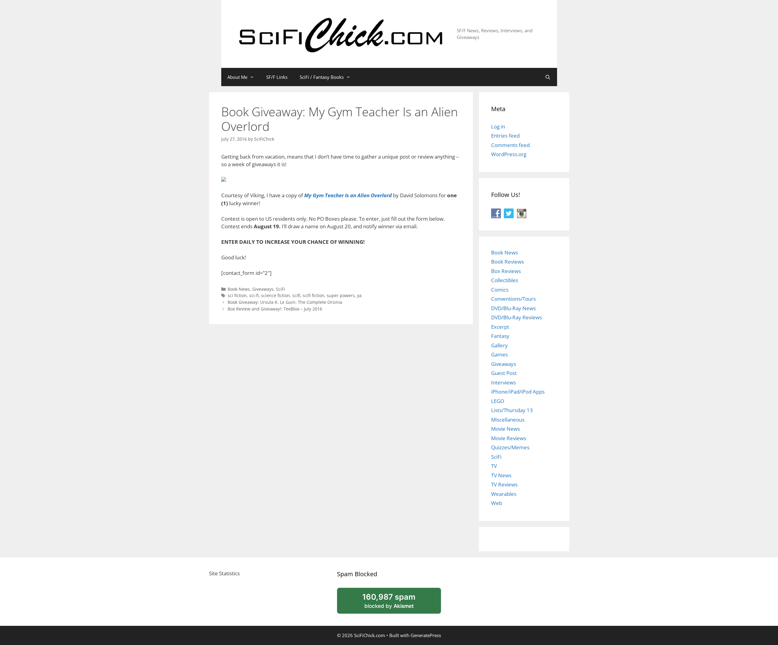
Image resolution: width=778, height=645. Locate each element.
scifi (296, 295)
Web (496, 503)
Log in (498, 126)
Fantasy (500, 335)
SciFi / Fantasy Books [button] (322, 77)
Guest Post (504, 373)
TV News (501, 475)
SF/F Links (276, 77)
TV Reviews (504, 484)
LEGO (497, 401)
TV (494, 465)
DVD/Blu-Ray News (513, 308)
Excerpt (500, 326)
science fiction (275, 295)
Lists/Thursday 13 (512, 410)
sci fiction (237, 295)
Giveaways (263, 289)
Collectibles (504, 280)
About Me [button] (237, 77)
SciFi (280, 289)
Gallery (499, 345)
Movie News (505, 428)
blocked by (396, 603)
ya (359, 295)
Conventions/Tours (513, 298)
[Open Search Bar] (548, 77)
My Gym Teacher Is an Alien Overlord (348, 195)
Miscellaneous (508, 419)
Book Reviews (507, 261)
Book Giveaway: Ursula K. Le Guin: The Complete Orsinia (285, 302)
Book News (239, 289)
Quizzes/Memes (510, 447)
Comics (499, 289)
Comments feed (510, 145)
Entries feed (505, 135)
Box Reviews (506, 271)
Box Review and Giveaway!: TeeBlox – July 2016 (275, 309)
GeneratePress (426, 635)
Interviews (503, 382)
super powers (341, 295)
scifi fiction (313, 295)
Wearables (503, 493)
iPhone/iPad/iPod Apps (518, 391)
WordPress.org (508, 154)
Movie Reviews (508, 438)
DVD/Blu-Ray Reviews (516, 317)
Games (499, 354)
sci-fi (254, 295)
